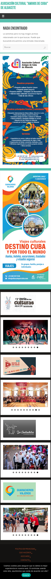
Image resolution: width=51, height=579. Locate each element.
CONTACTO (25, 560)
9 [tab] (37, 347)
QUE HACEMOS (25, 552)
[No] (47, 570)
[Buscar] (44, 47)
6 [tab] (28, 347)
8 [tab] (34, 347)
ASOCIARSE (25, 556)
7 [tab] (31, 347)
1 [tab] (13, 347)
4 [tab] (22, 347)
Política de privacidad (25, 549)
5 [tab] (25, 347)
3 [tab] (19, 347)
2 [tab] (16, 347)
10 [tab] (39, 410)
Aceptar (26, 575)
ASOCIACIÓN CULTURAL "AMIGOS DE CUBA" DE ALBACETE (24, 5)
